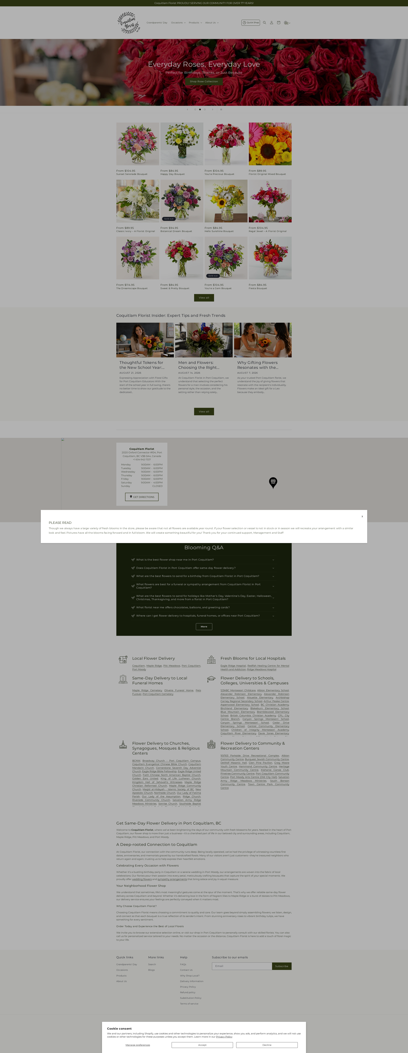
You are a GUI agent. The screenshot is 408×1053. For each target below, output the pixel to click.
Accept (202, 1044)
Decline (266, 1044)
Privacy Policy (224, 1036)
